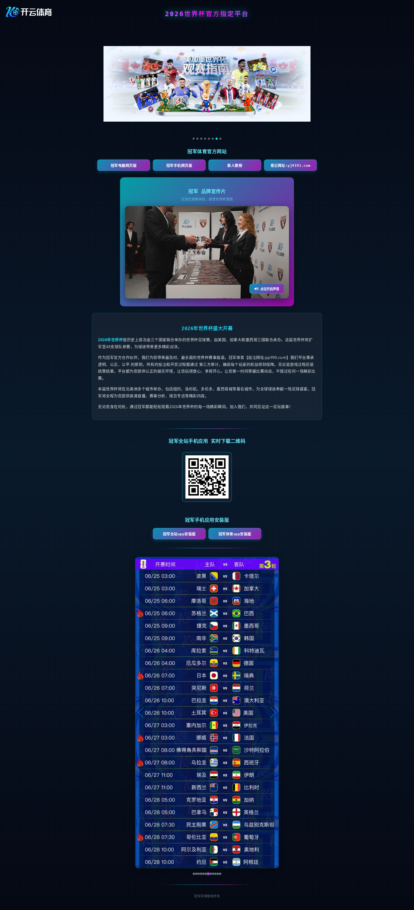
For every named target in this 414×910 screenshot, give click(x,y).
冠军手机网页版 (179, 165)
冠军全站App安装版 (179, 534)
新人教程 (234, 165)
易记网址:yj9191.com (290, 165)
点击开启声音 (269, 289)
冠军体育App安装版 (234, 534)
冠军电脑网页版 (124, 165)
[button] (141, 712)
